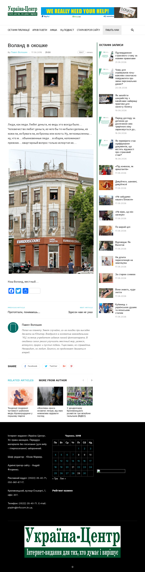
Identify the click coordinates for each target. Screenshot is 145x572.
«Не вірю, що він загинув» (124, 213)
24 (90, 467)
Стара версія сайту (88, 30)
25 (55, 473)
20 (67, 467)
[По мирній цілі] (106, 231)
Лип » (63, 478)
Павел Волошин (19, 52)
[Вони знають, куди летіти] (106, 293)
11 (55, 461)
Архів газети (39, 30)
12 (61, 461)
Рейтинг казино (62, 490)
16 (84, 461)
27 (67, 473)
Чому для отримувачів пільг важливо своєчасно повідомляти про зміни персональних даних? (126, 77)
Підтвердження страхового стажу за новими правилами (126, 55)
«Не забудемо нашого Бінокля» (124, 198)
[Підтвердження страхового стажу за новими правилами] (106, 56)
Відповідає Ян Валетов (122, 243)
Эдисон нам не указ (80, 312)
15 (78, 461)
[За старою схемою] (106, 278)
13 (67, 461)
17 (90, 461)
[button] (132, 30)
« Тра (55, 478)
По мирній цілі (122, 227)
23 (84, 467)
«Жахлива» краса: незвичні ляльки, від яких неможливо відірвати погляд (50, 412)
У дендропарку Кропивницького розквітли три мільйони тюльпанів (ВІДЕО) (79, 412)
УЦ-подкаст (67, 30)
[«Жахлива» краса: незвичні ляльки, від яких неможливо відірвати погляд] (50, 396)
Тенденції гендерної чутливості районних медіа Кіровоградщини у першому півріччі (20, 412)
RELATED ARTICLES (21, 380)
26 (61, 473)
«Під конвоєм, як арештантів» (124, 168)
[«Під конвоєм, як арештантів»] (106, 170)
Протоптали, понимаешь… (24, 312)
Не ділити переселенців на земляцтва (124, 260)
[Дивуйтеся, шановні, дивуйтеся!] (106, 185)
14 (73, 461)
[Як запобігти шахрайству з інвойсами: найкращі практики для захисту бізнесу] (106, 99)
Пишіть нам (112, 30)
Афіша (53, 30)
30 (84, 473)
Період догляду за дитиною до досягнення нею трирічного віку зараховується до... (125, 124)
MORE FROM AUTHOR (53, 380)
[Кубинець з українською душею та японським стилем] (106, 308)
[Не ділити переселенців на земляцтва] (106, 261)
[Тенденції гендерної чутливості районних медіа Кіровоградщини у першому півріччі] (21, 396)
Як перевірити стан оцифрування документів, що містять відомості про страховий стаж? (125, 148)
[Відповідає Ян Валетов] (106, 246)
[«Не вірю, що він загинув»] (106, 215)
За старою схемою (125, 274)
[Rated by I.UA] (111, 472)
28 (73, 473)
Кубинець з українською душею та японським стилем (126, 308)
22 (78, 467)
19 (61, 467)
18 (55, 467)
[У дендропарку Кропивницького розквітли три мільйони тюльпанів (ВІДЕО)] (80, 396)
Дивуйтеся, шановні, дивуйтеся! (126, 183)
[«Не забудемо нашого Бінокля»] (106, 200)
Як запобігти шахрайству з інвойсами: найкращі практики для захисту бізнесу (126, 101)
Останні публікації (18, 30)
